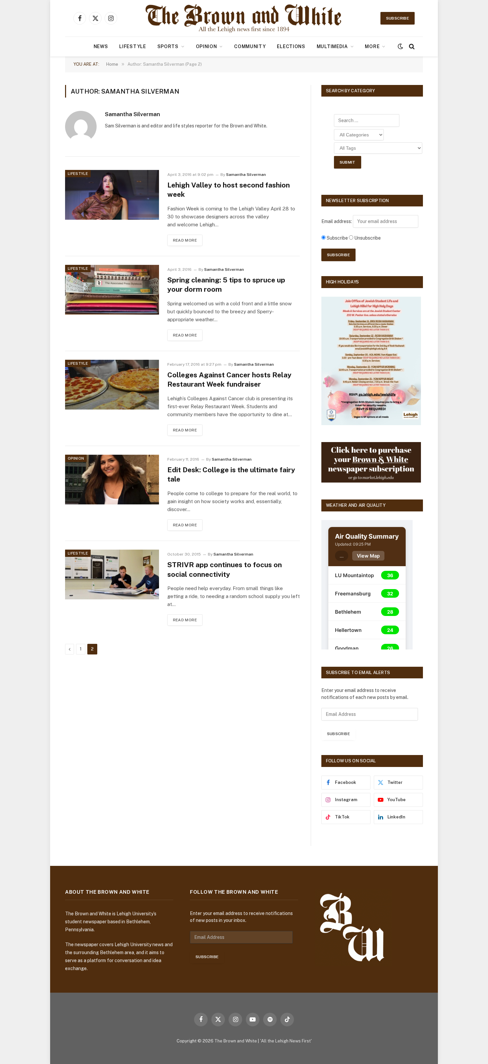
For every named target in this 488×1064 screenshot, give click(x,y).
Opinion (206, 46)
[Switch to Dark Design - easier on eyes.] (400, 46)
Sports (168, 46)
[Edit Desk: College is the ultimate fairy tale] (112, 479)
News (101, 46)
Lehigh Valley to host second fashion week (228, 190)
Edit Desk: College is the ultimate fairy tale (231, 475)
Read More (185, 240)
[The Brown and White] (244, 18)
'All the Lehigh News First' (286, 1040)
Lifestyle (132, 46)
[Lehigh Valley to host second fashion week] (112, 195)
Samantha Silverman (132, 114)
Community (250, 46)
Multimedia (332, 46)
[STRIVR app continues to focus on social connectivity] (112, 574)
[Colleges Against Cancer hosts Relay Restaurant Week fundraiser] (112, 385)
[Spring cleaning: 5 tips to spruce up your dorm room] (112, 290)
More (372, 46)
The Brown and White (235, 1040)
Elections (291, 46)
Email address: (337, 221)
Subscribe (397, 18)
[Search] (411, 46)
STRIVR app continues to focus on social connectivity (224, 569)
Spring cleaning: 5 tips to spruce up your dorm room (226, 285)
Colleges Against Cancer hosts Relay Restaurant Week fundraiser (229, 380)
